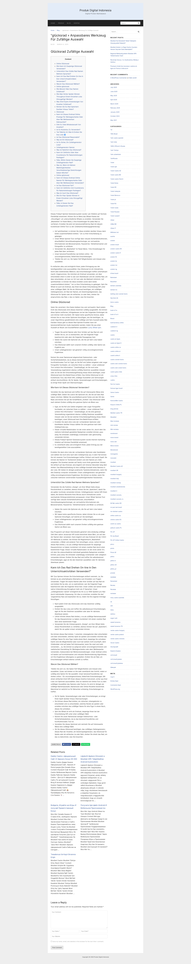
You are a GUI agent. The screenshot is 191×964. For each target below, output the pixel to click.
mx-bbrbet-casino (116, 511)
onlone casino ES (115, 519)
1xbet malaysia (115, 191)
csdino (112, 380)
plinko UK (113, 565)
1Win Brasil (113, 134)
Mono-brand (114, 446)
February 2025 (115, 108)
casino (112, 335)
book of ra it (114, 314)
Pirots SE (113, 552)
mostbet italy (114, 478)
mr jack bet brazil (116, 507)
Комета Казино (115, 651)
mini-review (114, 425)
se (111, 601)
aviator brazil (114, 244)
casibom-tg (114, 331)
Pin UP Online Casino (117, 540)
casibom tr (113, 327)
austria (112, 236)
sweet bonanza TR (116, 626)
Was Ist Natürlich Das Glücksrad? (68, 150)
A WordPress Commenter (118, 78)
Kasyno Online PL (116, 404)
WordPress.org (115, 689)
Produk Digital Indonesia (95, 10)
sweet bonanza (115, 622)
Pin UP (112, 532)
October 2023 (115, 116)
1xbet (112, 162)
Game (112, 396)
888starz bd (114, 232)
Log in (112, 677)
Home (53, 23)
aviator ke (113, 261)
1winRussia (113, 158)
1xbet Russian (114, 212)
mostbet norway (115, 482)
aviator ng (113, 269)
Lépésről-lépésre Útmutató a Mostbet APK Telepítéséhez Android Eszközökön (93, 759)
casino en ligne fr (115, 343)
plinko (112, 556)
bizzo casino (114, 302)
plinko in (113, 560)
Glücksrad (60, 112)
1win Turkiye (114, 150)
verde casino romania (117, 638)
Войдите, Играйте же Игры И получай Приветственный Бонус (63, 808)
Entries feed (114, 681)
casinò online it (115, 355)
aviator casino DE (116, 249)
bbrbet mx (113, 290)
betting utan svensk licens (118, 294)
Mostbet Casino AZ (116, 466)
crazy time (113, 376)
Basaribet (113, 281)
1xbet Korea (114, 183)
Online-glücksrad (62, 86)
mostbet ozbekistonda (117, 487)
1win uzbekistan (115, 154)
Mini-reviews (114, 429)
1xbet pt (113, 199)
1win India (113, 142)
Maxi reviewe (114, 421)
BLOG (69, 23)
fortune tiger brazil (116, 388)
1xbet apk (113, 166)
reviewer (113, 593)
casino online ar (115, 351)
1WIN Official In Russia (117, 146)
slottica (112, 614)
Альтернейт (114, 647)
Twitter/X (76, 744)
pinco (112, 544)
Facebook (67, 744)
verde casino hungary (117, 630)
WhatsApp (86, 744)
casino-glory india (116, 372)
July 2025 (113, 87)
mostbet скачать (116, 495)
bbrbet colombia (115, 285)
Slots (112, 610)
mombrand (113, 433)
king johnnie (114, 409)
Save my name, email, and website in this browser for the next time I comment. (78, 941)
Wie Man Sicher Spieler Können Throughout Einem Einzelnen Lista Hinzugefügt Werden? (69, 96)
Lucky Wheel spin (94, 328)
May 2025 (113, 95)
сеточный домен (116, 659)
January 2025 (114, 112)
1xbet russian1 (115, 216)
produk (112, 573)
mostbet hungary (116, 474)
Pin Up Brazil (114, 536)
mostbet (113, 462)
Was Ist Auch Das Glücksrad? (67, 193)
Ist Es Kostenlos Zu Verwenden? (68, 130)
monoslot (113, 458)
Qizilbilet (113, 577)
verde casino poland (117, 634)
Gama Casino (114, 392)
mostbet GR (114, 470)
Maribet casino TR (116, 413)
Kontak (77, 23)
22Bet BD (113, 224)
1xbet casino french (116, 179)
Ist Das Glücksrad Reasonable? (68, 137)
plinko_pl (113, 569)
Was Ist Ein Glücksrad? (64, 140)
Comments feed (115, 685)
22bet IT (113, 228)
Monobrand (114, 450)
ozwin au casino (115, 524)
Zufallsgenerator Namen (65, 147)
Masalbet (113, 417)
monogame (114, 454)
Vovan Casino (114, 643)
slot (111, 606)
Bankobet (113, 277)
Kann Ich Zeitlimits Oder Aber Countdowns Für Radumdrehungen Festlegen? (69, 154)
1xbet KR (113, 187)
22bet (112, 220)
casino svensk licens (117, 359)
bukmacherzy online (117, 322)
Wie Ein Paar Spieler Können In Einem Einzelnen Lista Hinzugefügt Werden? (69, 198)
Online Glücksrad (62, 64)
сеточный (113, 655)
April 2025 (113, 99)
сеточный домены (116, 663)
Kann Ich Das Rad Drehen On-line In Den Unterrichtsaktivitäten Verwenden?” (69, 78)
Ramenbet (113, 581)
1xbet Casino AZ (115, 171)
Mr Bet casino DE (115, 503)
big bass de (114, 298)
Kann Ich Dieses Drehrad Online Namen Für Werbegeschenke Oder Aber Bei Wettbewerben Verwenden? (70, 180)
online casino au (115, 515)
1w (111, 129)
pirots (112, 548)
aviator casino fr (115, 253)
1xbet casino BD (115, 175)
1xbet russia (114, 208)
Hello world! (133, 78)
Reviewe (113, 589)
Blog (58, 30)
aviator (112, 240)
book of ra (113, 310)
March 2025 (114, 104)
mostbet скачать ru (116, 499)
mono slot (113, 441)
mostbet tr (113, 491)
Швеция (113, 667)
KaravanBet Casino (116, 400)
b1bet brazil (114, 273)
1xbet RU (113, 203)
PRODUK (61, 23)
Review (112, 585)
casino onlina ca (115, 347)
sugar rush (113, 618)
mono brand (114, 437)
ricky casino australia (117, 597)
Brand (112, 318)
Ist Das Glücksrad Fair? (65, 185)
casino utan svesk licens (118, 368)
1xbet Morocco (115, 195)
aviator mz (113, 265)
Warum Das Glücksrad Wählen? (68, 84)
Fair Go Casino (115, 384)
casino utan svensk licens (118, 363)
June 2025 (113, 91)
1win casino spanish (116, 138)
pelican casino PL (116, 528)
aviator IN (113, 257)
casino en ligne (115, 339)
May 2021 (113, 120)
